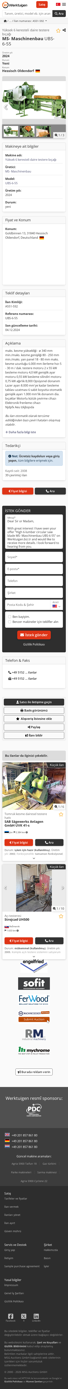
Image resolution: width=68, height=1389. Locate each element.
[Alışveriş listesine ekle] (58, 30)
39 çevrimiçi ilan (16, 475)
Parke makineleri (21, 1172)
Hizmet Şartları (34, 1381)
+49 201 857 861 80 (24, 1135)
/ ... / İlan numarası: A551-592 (26, 21)
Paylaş (35, 727)
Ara (60, 14)
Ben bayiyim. (21, 617)
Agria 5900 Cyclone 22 (34, 1181)
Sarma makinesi (47, 1172)
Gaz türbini (49, 1163)
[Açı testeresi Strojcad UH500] (34, 888)
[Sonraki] (62, 107)
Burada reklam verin (35, 1072)
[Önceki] (6, 107)
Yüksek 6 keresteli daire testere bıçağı (30, 160)
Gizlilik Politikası (34, 644)
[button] (64, 4)
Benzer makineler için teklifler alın (35, 622)
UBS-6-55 (11, 183)
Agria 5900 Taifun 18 (24, 1163)
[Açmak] (34, 858)
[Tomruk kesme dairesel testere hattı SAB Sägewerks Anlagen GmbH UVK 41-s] (34, 786)
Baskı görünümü (35, 710)
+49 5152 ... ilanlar (24, 672)
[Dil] (58, 4)
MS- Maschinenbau (18, 171)
